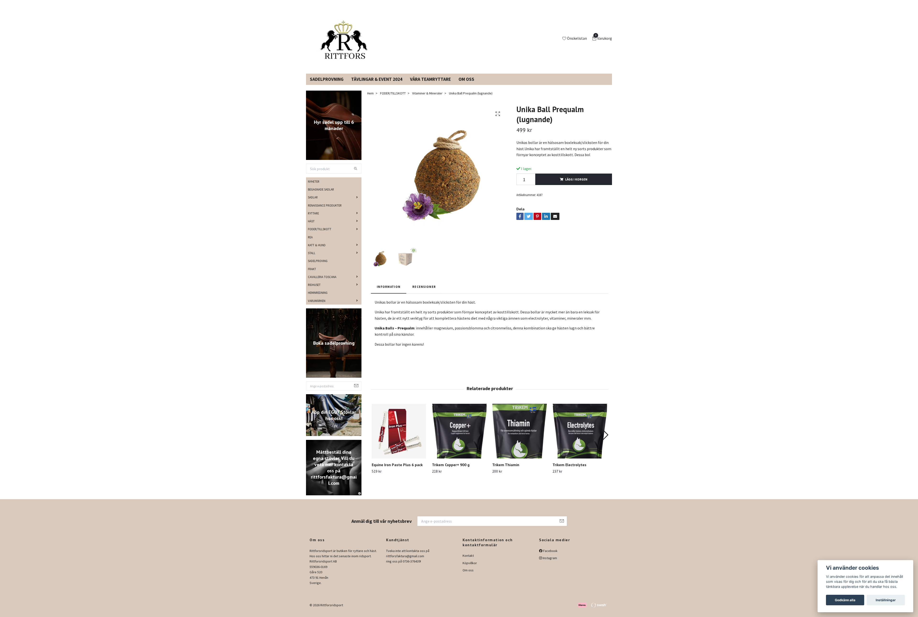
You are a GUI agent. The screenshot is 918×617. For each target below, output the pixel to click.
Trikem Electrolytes (569, 470)
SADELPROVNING (327, 85)
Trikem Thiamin (505, 470)
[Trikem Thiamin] (519, 437)
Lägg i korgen (576, 185)
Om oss (468, 576)
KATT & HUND (317, 251)
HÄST (311, 227)
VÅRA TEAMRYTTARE (430, 85)
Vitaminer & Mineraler (427, 99)
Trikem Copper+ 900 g (451, 470)
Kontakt (468, 561)
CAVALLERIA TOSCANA (322, 282)
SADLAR (313, 203)
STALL (311, 259)
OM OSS (466, 85)
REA (310, 243)
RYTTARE (313, 219)
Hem (370, 99)
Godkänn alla (845, 600)
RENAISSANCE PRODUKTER (325, 211)
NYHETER (313, 187)
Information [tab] (388, 292)
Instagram (549, 564)
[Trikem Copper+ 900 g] (459, 437)
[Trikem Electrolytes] (579, 437)
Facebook (549, 556)
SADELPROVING (318, 266)
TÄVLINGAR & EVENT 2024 (376, 85)
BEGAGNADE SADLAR (321, 195)
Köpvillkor (470, 569)
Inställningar (886, 600)
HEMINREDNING (318, 298)
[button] (605, 440)
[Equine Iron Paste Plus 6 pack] (399, 437)
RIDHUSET (314, 290)
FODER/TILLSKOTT (319, 235)
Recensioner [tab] (424, 292)
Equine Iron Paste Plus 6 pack (397, 470)
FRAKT (312, 274)
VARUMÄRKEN (316, 306)
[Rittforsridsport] (345, 41)
